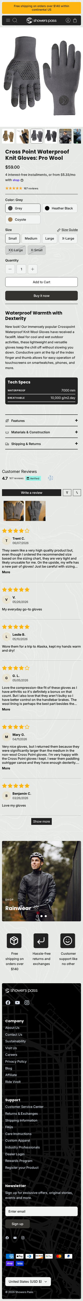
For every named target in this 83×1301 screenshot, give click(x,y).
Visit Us (11, 1048)
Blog (8, 1068)
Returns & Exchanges (21, 1113)
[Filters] (67, 492)
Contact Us (13, 1034)
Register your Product (21, 1168)
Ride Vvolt (13, 1082)
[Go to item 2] (35, 511)
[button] (37, 916)
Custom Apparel (17, 1140)
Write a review (31, 493)
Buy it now (42, 296)
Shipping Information (21, 1120)
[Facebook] (8, 1002)
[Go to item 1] (14, 511)
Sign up (17, 1224)
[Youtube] (17, 1002)
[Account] (66, 20)
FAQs (9, 1127)
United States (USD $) (25, 1281)
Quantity (12, 260)
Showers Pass (24, 1292)
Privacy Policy (16, 1061)
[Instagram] (27, 1002)
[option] (41, 77)
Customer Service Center (24, 1107)
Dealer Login (15, 1154)
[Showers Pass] (41, 20)
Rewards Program (18, 1161)
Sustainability (15, 1041)
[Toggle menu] (8, 20)
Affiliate (11, 1075)
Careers (11, 1055)
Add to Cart (41, 282)
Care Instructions (18, 1134)
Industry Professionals (22, 1147)
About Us (12, 1028)
